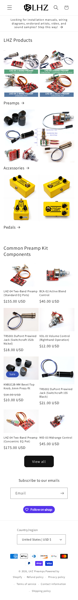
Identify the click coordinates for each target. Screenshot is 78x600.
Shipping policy (41, 591)
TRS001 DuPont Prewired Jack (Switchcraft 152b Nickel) (20, 339)
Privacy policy (56, 577)
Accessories (14, 168)
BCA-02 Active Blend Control (52, 293)
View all (39, 461)
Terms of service (26, 584)
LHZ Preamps (37, 571)
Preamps (11, 103)
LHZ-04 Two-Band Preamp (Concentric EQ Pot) (21, 439)
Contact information (53, 584)
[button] (9, 7)
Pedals (9, 227)
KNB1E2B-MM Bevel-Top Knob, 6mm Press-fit (19, 386)
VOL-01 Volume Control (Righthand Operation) (54, 338)
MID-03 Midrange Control (55, 437)
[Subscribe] (62, 493)
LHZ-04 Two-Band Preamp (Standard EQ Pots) (21, 293)
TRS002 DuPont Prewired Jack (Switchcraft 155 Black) (56, 392)
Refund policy (35, 577)
